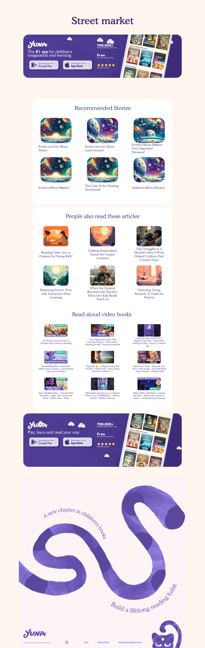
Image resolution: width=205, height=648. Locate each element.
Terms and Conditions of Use (130, 642)
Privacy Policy (103, 642)
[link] (44, 64)
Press (86, 642)
